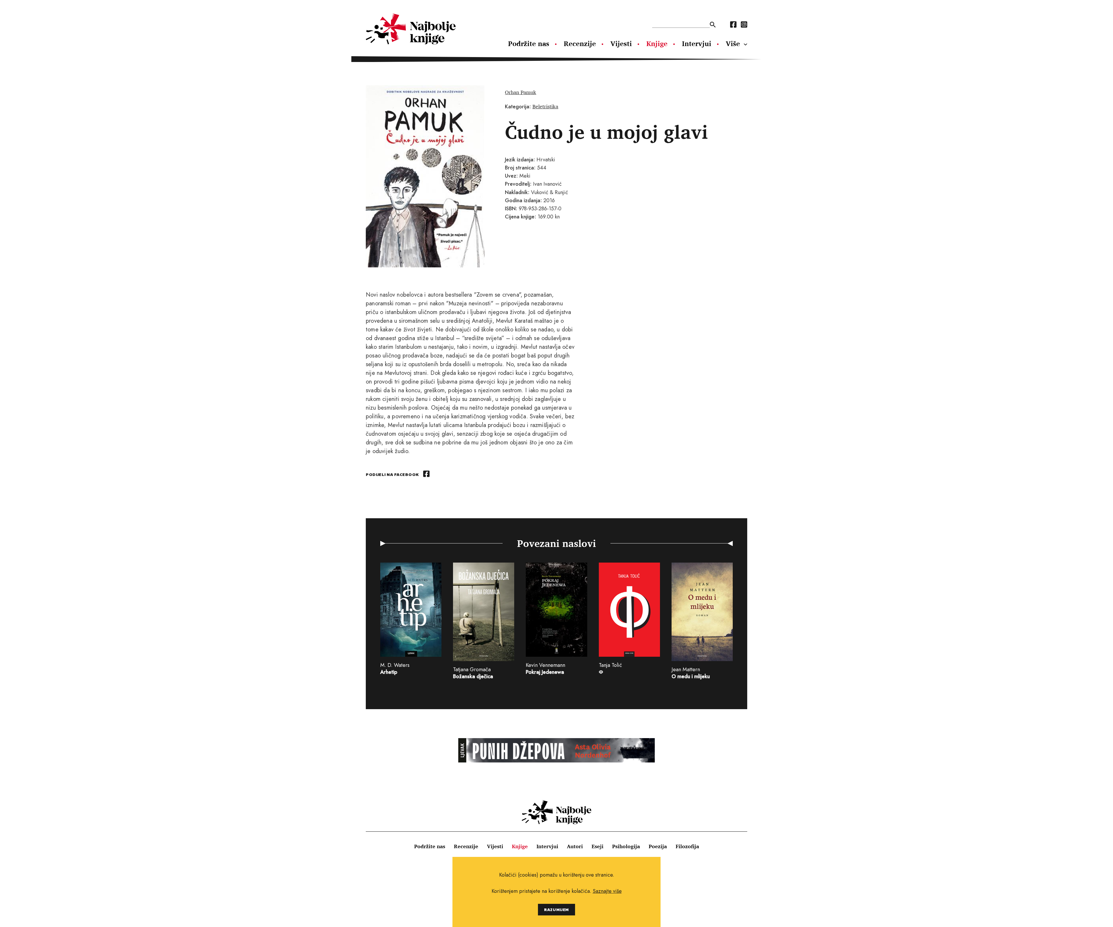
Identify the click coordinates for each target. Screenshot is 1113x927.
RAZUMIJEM (556, 909)
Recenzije (580, 43)
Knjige (657, 43)
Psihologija (626, 846)
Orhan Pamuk (520, 92)
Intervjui (696, 43)
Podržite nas (528, 43)
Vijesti (621, 43)
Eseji (597, 846)
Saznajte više (607, 891)
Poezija (658, 846)
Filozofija (687, 846)
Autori (575, 846)
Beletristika (545, 106)
